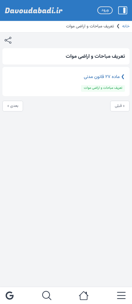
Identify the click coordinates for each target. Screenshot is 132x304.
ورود (105, 10)
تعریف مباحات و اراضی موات (103, 88)
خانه (126, 26)
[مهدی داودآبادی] (34, 10)
